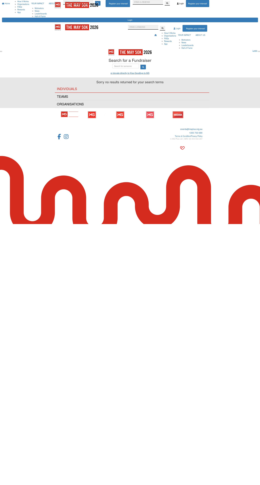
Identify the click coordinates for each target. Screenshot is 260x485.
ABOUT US (200, 35)
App (19, 12)
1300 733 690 (195, 132)
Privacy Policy (196, 136)
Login (130, 20)
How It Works (170, 33)
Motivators (185, 39)
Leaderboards (41, 13)
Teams (62, 96)
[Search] (167, 3)
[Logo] (76, 5)
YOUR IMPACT (184, 35)
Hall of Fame (40, 16)
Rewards (168, 41)
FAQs (166, 38)
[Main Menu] (1, 51)
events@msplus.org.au (191, 129)
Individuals (67, 88)
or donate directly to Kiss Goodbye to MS (130, 73)
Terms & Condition (183, 136)
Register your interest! (118, 3)
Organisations (170, 35)
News (37, 10)
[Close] (259, 51)
